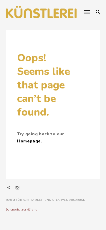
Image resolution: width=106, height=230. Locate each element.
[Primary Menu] (86, 12)
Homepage (29, 141)
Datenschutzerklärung (21, 209)
